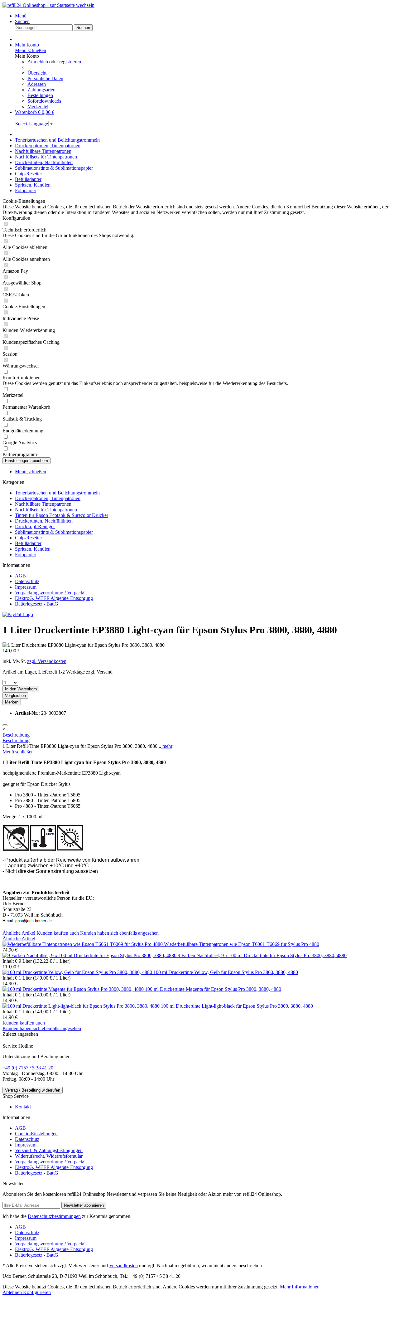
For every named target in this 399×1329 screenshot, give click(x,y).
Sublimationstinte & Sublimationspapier (54, 532)
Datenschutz (27, 581)
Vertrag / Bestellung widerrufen (32, 1090)
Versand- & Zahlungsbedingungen (49, 1150)
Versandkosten (123, 1265)
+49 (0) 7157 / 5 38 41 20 (27, 1067)
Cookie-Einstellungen (36, 1133)
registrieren (70, 61)
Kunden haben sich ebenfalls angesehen (119, 933)
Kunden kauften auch (57, 933)
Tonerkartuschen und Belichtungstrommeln (57, 492)
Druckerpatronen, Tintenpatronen (47, 498)
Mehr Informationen (300, 1286)
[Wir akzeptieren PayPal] (17, 614)
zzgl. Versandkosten (46, 661)
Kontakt (23, 1106)
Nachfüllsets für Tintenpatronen (46, 509)
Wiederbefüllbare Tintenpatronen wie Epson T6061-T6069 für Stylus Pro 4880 (241, 944)
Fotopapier (25, 554)
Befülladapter (28, 543)
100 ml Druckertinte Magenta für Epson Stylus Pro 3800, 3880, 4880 (213, 989)
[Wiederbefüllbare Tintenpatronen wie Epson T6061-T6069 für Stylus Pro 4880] (83, 944)
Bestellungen (40, 95)
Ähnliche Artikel (18, 933)
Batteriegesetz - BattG (36, 603)
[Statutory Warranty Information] (4, 725)
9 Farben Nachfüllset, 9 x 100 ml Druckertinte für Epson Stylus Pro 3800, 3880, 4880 (262, 955)
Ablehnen (12, 1292)
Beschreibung (16, 735)
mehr (166, 746)
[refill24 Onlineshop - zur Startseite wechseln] (48, 5)
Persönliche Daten (45, 78)
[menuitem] (206, 16)
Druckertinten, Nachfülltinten (44, 520)
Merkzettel (37, 106)
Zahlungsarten (41, 89)
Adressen (36, 84)
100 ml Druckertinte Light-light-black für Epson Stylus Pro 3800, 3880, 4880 (237, 1006)
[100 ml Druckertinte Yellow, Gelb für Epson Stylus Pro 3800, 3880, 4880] (77, 972)
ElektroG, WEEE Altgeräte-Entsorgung (54, 598)
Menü (20, 15)
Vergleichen (15, 695)
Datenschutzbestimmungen (54, 1216)
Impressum (25, 587)
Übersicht (36, 72)
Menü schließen (30, 50)
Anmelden (38, 61)
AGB (20, 575)
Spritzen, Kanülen (32, 549)
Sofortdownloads (44, 101)
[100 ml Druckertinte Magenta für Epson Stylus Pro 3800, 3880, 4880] (73, 989)
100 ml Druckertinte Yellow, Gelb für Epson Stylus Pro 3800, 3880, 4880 (225, 972)
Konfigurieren (37, 1292)
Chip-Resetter (28, 537)
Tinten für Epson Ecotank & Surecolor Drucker (61, 515)
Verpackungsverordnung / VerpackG (51, 592)
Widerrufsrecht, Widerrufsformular (49, 1156)
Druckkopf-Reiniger (35, 526)
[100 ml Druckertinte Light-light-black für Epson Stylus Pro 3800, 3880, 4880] (81, 1006)
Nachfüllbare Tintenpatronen (43, 504)
